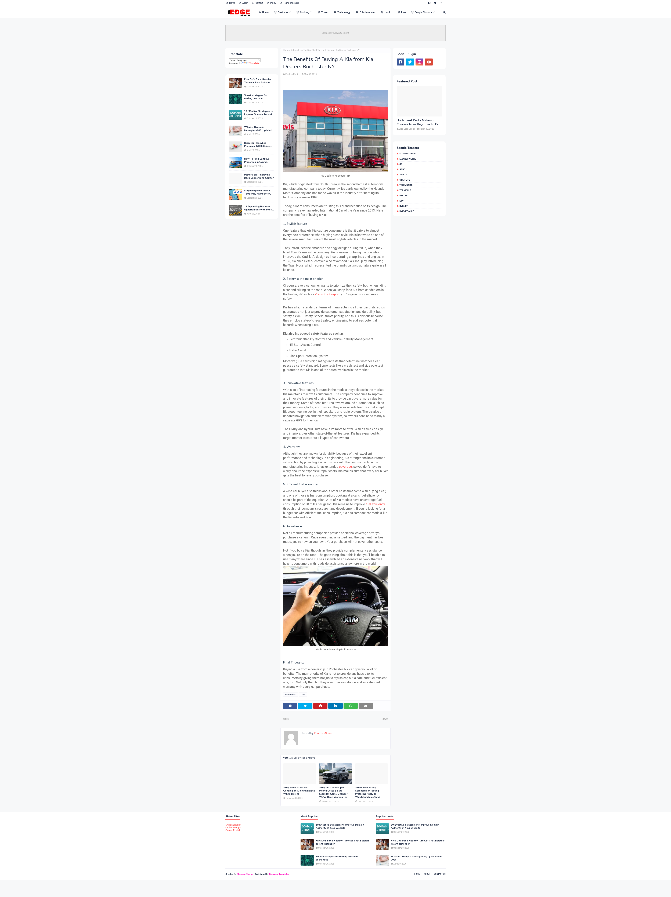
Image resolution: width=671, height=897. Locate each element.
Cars (303, 694)
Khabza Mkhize (292, 74)
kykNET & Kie (406, 211)
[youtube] (429, 62)
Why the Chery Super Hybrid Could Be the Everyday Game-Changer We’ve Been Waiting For (333, 792)
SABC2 (403, 174)
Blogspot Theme (245, 874)
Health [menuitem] (388, 12)
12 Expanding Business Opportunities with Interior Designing (259, 208)
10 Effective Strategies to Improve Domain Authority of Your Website (259, 113)
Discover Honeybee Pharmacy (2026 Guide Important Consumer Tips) (259, 144)
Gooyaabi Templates (279, 874)
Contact (259, 3)
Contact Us (440, 874)
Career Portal (232, 830)
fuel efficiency (375, 504)
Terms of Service (291, 3)
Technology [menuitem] (343, 12)
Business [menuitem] (283, 12)
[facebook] (429, 3)
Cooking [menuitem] (304, 12)
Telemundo (406, 185)
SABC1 (403, 169)
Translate (254, 63)
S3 (400, 164)
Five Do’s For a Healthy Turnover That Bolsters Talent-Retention (257, 81)
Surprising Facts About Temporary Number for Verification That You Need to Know (257, 192)
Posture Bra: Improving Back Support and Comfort (259, 176)
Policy (273, 3)
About (245, 3)
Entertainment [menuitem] (367, 12)
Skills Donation (233, 824)
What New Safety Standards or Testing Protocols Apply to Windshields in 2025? (367, 792)
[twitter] (435, 3)
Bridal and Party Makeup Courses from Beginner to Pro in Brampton (418, 122)
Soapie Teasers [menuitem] (423, 12)
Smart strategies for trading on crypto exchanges (255, 97)
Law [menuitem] (403, 12)
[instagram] (441, 3)
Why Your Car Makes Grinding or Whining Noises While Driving (299, 791)
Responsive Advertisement (335, 33)
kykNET (403, 206)
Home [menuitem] (265, 12)
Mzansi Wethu (407, 159)
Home (232, 3)
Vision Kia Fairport (327, 294)
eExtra (403, 195)
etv (401, 200)
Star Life (404, 179)
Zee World (405, 190)
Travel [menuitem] (324, 12)
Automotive (296, 50)
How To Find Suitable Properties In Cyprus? (256, 160)
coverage (345, 466)
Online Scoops (233, 827)
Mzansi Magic (407, 153)
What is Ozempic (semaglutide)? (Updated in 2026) (258, 129)
